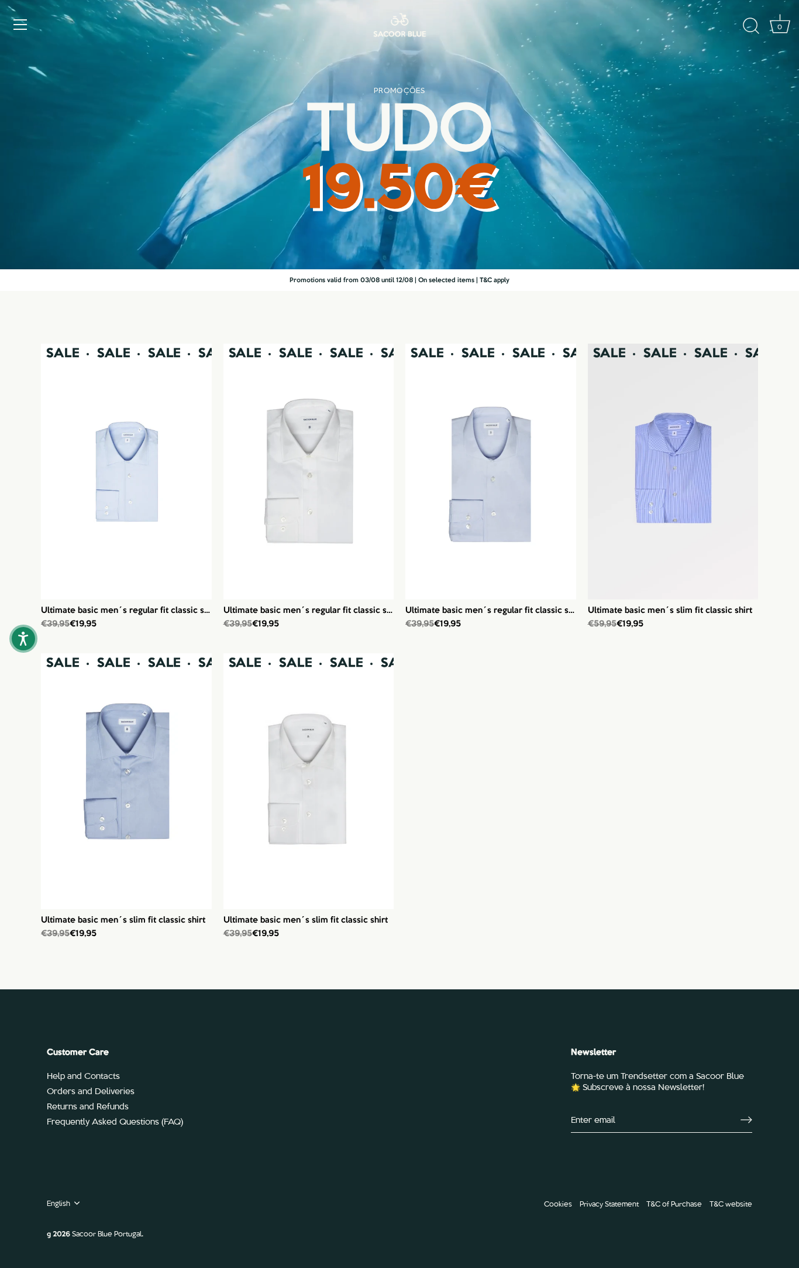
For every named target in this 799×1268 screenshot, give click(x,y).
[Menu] (20, 24)
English (58, 1203)
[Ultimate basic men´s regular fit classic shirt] (126, 471)
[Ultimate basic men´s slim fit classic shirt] (673, 471)
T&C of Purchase (674, 1203)
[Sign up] (746, 1120)
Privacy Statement (609, 1203)
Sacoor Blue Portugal (107, 1233)
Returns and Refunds (88, 1106)
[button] (23, 639)
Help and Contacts (83, 1075)
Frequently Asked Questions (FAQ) (115, 1121)
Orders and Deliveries (91, 1090)
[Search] (751, 26)
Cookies (558, 1203)
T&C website (731, 1203)
